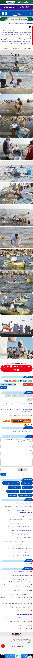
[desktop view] (6, 13)
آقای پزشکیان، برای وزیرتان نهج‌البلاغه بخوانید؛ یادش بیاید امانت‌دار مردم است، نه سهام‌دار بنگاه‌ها (17, 511)
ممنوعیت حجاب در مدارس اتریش (23, 611)
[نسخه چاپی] (30, 381)
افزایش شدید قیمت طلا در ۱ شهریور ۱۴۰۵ (21, 575)
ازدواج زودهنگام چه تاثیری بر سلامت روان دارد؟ (20, 621)
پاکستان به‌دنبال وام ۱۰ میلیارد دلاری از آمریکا (21, 548)
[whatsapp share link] (17, 381)
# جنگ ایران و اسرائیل (14, 487)
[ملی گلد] (16, 2)
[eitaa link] (7, 366)
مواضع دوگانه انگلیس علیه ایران (24, 537)
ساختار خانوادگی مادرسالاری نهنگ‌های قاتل (21, 530)
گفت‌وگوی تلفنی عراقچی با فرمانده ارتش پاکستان (20, 534)
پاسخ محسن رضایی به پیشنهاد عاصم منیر (22, 625)
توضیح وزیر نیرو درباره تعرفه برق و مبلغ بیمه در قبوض (19, 527)
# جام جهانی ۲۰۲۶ (26, 483)
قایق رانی (8, 396)
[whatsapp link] (25, 366)
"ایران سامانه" (13, 646)
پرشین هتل (28, 564)
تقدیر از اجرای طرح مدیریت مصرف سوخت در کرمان (20, 516)
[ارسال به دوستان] (27, 381)
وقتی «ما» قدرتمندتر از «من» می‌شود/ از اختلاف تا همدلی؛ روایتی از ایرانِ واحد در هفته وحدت (16, 411)
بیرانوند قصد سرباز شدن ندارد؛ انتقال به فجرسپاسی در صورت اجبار (16, 603)
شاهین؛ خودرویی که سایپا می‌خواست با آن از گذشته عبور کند (17, 607)
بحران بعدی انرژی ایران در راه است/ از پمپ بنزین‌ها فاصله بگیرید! (17, 506)
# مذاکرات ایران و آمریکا (25, 495)
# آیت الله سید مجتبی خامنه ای (11, 483)
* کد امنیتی (29, 469)
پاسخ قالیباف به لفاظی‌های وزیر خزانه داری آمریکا (20, 523)
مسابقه (14, 396)
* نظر (31, 457)
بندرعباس (29, 396)
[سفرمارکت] (16, 421)
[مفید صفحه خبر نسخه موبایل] (16, 7)
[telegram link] (22, 366)
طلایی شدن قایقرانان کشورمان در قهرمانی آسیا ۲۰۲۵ (19, 431)
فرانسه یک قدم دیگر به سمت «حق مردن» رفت (20, 415)
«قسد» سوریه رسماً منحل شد (24, 545)
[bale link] (18, 366)
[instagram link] (11, 366)
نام (31, 443)
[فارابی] (16, 19)
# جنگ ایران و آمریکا (26, 491)
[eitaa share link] (14, 381)
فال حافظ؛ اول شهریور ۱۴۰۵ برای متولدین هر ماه (20, 594)
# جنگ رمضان (12, 495)
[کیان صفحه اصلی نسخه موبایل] (16, 656)
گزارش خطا (30, 424)
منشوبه (29, 399)
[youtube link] (18, 370)
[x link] (4, 366)
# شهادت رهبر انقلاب (13, 491)
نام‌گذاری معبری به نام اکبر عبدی (24, 614)
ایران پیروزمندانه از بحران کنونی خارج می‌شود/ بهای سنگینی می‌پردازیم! (18, 405)
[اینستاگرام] (11, 380)
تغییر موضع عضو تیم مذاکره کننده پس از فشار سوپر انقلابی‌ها (17, 618)
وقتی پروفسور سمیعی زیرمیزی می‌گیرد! (22, 629)
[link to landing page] (17, 13)
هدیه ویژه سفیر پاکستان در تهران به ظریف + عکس (20, 519)
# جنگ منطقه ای (27, 487)
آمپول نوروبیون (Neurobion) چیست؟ (22, 572)
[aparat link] (15, 370)
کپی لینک (3, 387)
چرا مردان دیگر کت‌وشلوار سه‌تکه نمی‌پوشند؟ (21, 556)
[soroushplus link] (15, 366)
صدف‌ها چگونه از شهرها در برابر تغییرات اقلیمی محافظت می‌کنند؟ (16, 541)
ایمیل (31, 450)
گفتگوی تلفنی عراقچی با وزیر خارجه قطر (22, 552)
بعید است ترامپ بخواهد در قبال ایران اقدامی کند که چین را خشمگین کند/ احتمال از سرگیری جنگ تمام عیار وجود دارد (18, 586)
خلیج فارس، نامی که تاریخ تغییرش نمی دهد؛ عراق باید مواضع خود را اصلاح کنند (16, 599)
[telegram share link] (24, 381)
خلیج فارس (21, 396)
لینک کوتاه (29, 384)
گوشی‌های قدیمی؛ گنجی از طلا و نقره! (22, 590)
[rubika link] (29, 366)
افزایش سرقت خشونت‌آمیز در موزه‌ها (23, 503)
